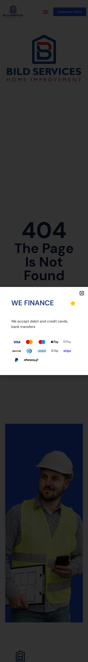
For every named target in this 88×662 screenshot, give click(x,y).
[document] (44, 331)
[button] (81, 293)
